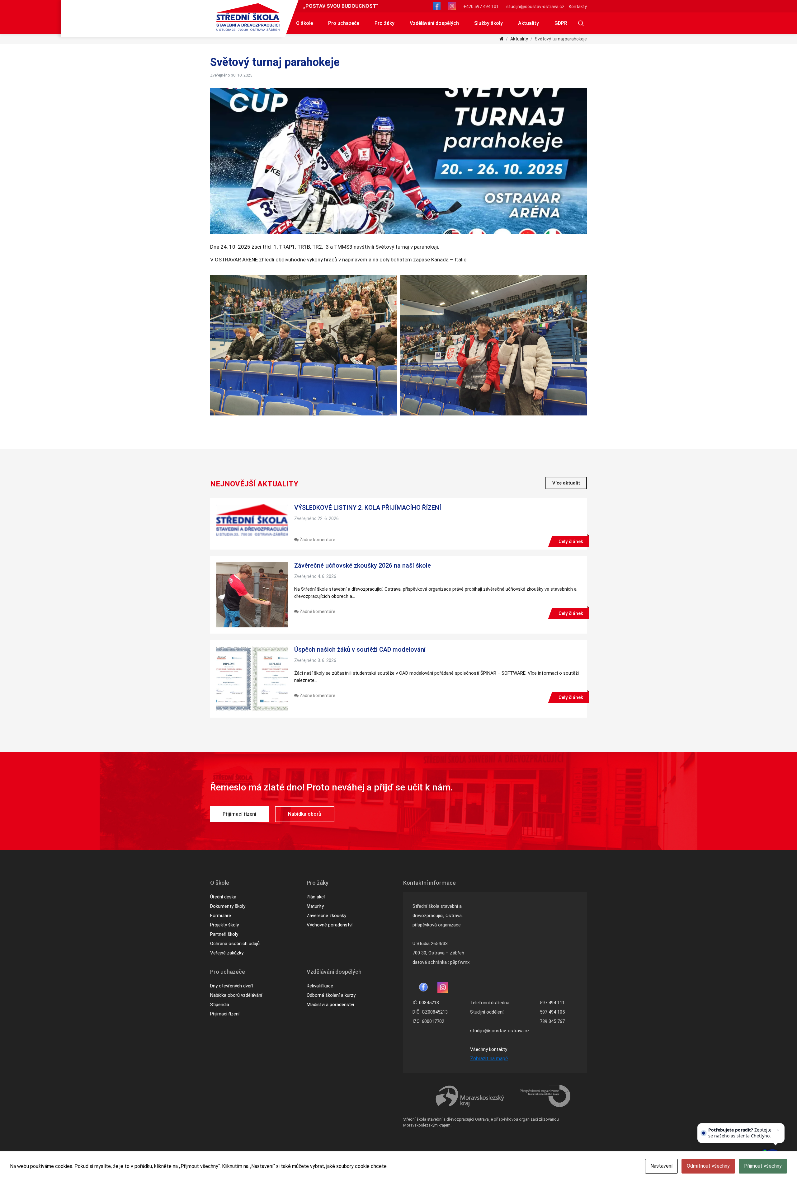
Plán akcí (316, 897)
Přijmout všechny (763, 1166)
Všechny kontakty (488, 1049)
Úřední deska (223, 897)
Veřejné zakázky (226, 953)
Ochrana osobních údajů (235, 943)
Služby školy (488, 23)
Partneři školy (224, 934)
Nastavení (661, 1166)
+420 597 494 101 (481, 6)
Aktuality (528, 23)
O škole (304, 23)
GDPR (560, 23)
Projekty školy (224, 925)
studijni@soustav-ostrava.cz (535, 6)
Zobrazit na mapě (489, 1058)
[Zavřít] (778, 1130)
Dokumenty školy (227, 906)
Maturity (315, 906)
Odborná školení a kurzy (331, 995)
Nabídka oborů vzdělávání (236, 995)
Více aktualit (566, 483)
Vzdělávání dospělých (434, 23)
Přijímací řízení (239, 814)
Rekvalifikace (320, 986)
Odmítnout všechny (708, 1166)
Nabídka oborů (304, 814)
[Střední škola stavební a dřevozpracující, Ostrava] (248, 17)
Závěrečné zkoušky (326, 915)
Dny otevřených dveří (231, 986)
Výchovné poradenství (329, 925)
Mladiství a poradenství (330, 1004)
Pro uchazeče (343, 23)
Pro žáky (384, 23)
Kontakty (578, 6)
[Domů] (501, 38)
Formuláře (220, 915)
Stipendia (219, 1004)
